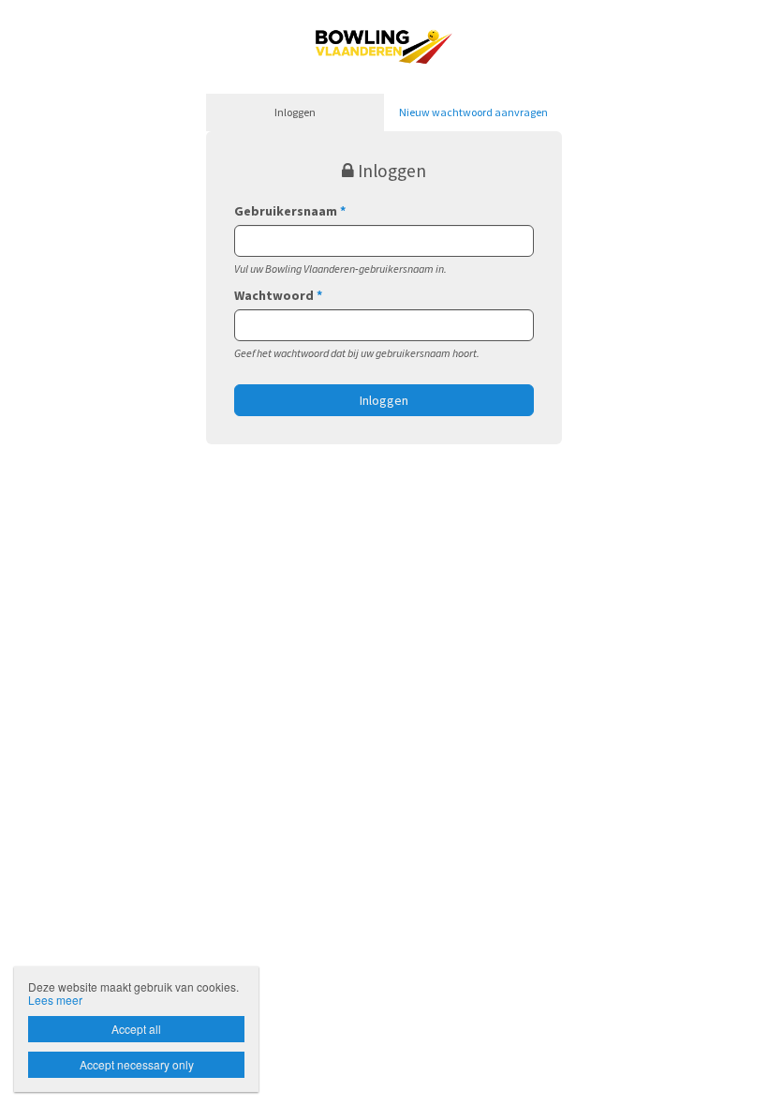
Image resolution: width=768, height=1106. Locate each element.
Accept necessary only (137, 1064)
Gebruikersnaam (290, 210)
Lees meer (55, 1000)
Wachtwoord (278, 295)
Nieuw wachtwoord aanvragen (473, 112)
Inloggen (295, 112)
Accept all (136, 1029)
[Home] (384, 45)
